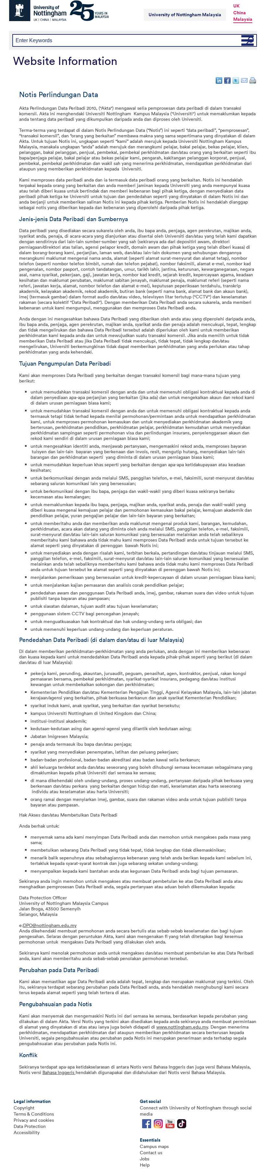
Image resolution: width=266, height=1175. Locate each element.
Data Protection (30, 1126)
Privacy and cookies (34, 1120)
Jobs (144, 1159)
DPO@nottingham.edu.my (50, 925)
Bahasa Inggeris (59, 1072)
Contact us (151, 1152)
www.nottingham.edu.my (182, 1027)
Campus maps (154, 1146)
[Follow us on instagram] (158, 1125)
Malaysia (242, 19)
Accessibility (27, 1132)
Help (145, 1165)
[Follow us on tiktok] (181, 1125)
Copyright (24, 1108)
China (239, 12)
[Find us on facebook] (146, 1125)
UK (236, 6)
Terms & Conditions (34, 1114)
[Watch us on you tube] (170, 1125)
